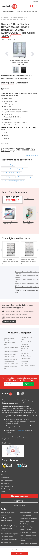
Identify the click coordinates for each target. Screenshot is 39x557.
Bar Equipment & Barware (8, 518)
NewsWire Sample (6, 489)
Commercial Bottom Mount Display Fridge (13, 19)
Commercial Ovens (25, 515)
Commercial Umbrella (27, 342)
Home (2, 475)
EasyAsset (21, 430)
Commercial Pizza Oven (11, 364)
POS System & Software (28, 365)
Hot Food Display (26, 356)
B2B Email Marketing (7, 486)
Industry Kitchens (12, 39)
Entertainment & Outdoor (27, 521)
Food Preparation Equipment (28, 527)
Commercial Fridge (9, 357)
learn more (9, 322)
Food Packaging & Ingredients (28, 524)
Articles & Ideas (5, 477)
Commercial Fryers (6, 542)
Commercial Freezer (10, 354)
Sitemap (3, 492)
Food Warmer (25, 353)
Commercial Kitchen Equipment (29, 513)
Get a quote (19, 553)
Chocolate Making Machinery (9, 526)
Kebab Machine (25, 358)
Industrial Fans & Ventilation (28, 532)
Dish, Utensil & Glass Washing (28, 518)
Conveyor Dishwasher (27, 351)
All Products (4, 17)
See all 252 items (29, 199)
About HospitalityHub (7, 480)
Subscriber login (19, 505)
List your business (19, 496)
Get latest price (16, 36)
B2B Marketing (5, 483)
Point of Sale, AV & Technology (28, 543)
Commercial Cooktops (7, 536)
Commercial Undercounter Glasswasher (25, 346)
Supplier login (19, 501)
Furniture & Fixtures (25, 529)
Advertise (35, 1)
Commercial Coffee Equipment (9, 534)
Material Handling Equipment (28, 535)
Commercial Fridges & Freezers (18, 17)
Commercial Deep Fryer (11, 351)
